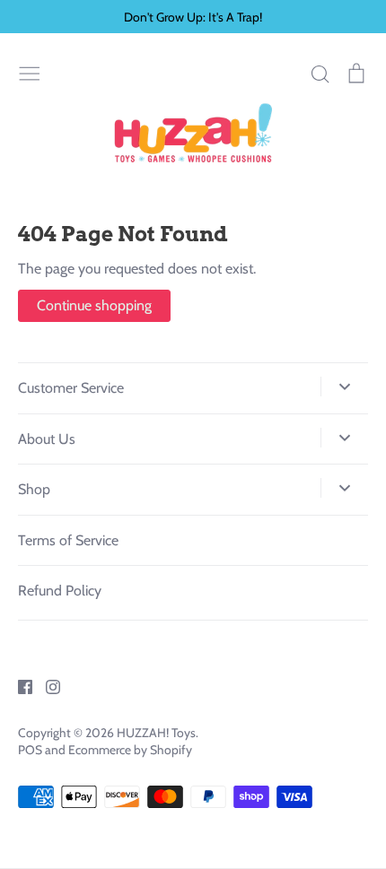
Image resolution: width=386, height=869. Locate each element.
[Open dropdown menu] (344, 386)
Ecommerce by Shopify (130, 750)
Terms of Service (68, 540)
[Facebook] (18, 685)
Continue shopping (94, 305)
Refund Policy (59, 590)
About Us (46, 439)
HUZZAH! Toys (156, 733)
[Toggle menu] (29, 71)
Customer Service (71, 387)
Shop (34, 489)
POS (30, 750)
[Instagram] (46, 685)
